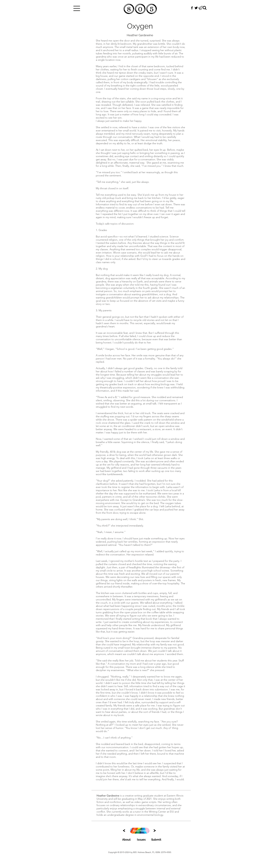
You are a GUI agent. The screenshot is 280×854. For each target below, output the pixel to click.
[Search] (205, 8)
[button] (76, 8)
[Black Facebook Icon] (192, 8)
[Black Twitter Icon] (196, 8)
